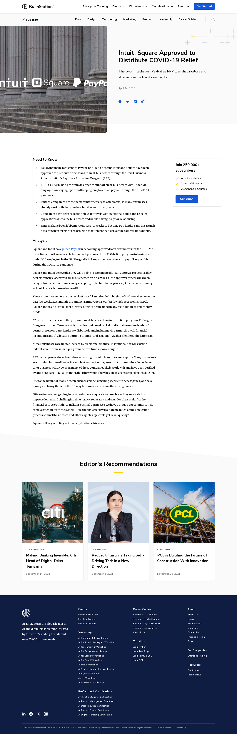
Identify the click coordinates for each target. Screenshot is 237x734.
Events (116, 6)
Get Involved (194, 623)
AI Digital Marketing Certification (95, 714)
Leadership (165, 19)
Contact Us (193, 632)
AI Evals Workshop (88, 664)
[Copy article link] (143, 101)
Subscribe (186, 199)
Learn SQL (138, 660)
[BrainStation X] (38, 714)
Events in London (87, 619)
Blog (190, 641)
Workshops (136, 6)
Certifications (160, 6)
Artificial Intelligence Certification (95, 696)
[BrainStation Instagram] (46, 714)
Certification (194, 670)
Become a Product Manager (147, 619)
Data (78, 19)
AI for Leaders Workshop (91, 655)
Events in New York (88, 614)
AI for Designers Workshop (92, 651)
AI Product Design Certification (94, 710)
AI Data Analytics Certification (93, 705)
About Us (193, 614)
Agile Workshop (87, 678)
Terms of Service (164, 727)
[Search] (213, 19)
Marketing (129, 19)
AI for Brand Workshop (90, 660)
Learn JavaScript (141, 651)
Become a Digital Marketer (146, 623)
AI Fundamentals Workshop (93, 638)
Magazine (193, 628)
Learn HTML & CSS (142, 655)
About (182, 6)
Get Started (204, 6)
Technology (109, 19)
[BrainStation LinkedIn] (24, 714)
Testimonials (194, 674)
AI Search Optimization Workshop (96, 669)
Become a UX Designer (145, 614)
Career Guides (187, 19)
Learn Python (139, 646)
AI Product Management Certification (97, 701)
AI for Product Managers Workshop (96, 642)
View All (137, 632)
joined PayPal (71, 249)
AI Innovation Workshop (91, 682)
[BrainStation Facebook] (31, 714)
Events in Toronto (87, 623)
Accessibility (180, 727)
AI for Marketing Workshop (92, 646)
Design (91, 19)
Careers (191, 619)
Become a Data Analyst (145, 628)
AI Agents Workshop (89, 673)
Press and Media (196, 636)
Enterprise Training (95, 6)
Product (147, 19)
